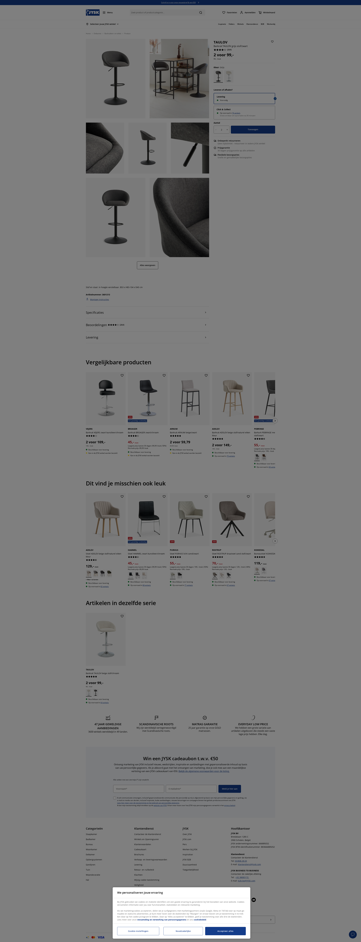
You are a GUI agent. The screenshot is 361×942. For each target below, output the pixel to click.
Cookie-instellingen (138, 931)
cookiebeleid (200, 919)
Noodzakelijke (183, 931)
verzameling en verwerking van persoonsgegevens (161, 919)
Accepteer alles (225, 931)
